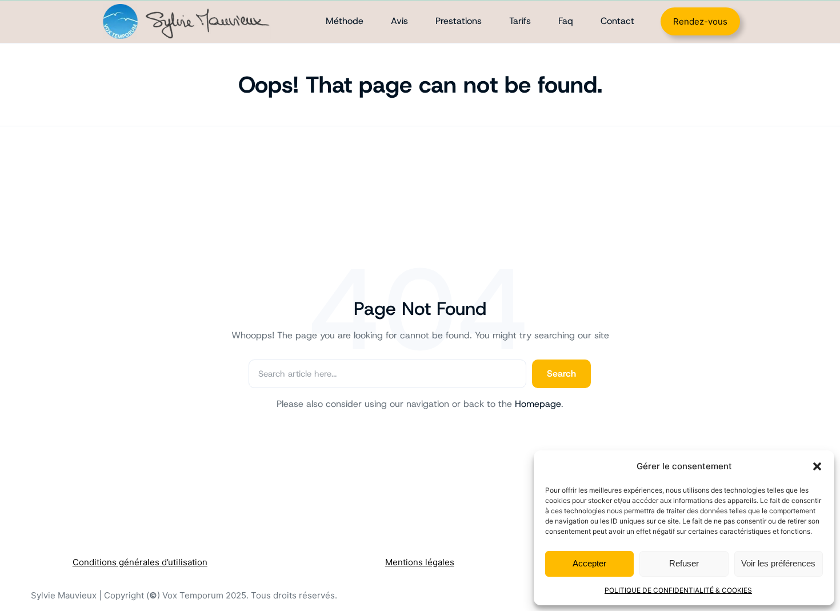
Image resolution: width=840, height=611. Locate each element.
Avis (399, 21)
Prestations (458, 21)
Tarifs (520, 21)
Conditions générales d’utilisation (140, 562)
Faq (565, 21)
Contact (617, 21)
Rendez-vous (700, 21)
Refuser (684, 563)
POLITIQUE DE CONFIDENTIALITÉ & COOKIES (678, 590)
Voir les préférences (778, 563)
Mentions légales (419, 562)
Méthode (344, 21)
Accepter (589, 563)
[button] (817, 466)
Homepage (538, 404)
